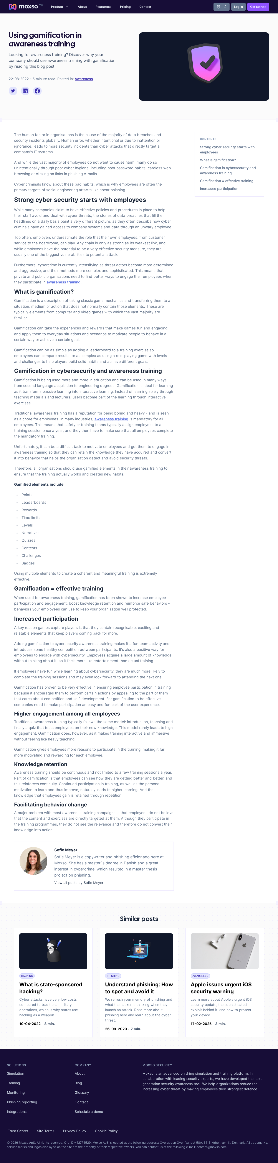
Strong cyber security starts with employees (227, 149)
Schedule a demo (89, 1111)
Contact (145, 6)
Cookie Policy (106, 1131)
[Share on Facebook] (37, 91)
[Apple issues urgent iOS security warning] (225, 952)
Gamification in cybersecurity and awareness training (228, 170)
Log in (238, 6)
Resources (103, 6)
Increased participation (219, 188)
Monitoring (16, 1092)
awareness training (64, 282)
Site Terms (45, 1131)
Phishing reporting (22, 1102)
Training (13, 1083)
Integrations (16, 1111)
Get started (258, 6)
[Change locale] (221, 7)
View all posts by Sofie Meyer (78, 882)
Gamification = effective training (226, 181)
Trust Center (18, 1131)
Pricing (125, 6)
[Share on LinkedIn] (25, 91)
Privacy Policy (74, 1131)
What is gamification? (218, 160)
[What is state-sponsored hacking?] (53, 952)
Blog (78, 1083)
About (82, 6)
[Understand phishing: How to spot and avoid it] (139, 952)
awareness (84, 79)
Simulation (15, 1073)
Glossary (82, 1092)
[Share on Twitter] (13, 91)
